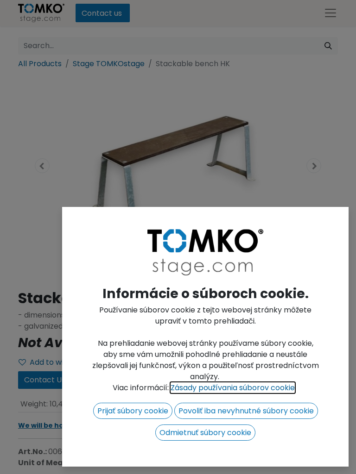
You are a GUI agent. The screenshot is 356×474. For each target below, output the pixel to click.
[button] (132, 411)
